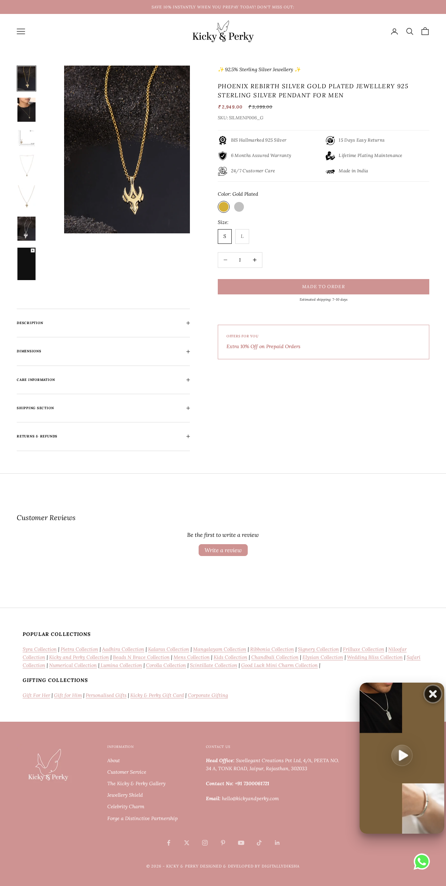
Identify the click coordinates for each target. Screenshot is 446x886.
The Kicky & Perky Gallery (136, 783)
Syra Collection (40, 649)
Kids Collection (230, 657)
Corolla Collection (166, 665)
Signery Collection (318, 649)
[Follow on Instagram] (204, 842)
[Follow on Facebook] (168, 842)
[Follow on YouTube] (241, 842)
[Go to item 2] (26, 110)
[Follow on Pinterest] (223, 842)
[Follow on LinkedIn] (277, 842)
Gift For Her (36, 695)
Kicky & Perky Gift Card (157, 695)
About (113, 760)
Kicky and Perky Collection (79, 657)
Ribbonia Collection (272, 649)
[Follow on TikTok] (259, 842)
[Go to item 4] (26, 166)
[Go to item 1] (26, 78)
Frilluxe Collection (363, 649)
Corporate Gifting (208, 695)
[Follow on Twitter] (186, 842)
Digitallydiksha (281, 866)
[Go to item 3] (26, 138)
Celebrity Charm (125, 806)
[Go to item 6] (26, 229)
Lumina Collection (120, 665)
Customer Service (126, 772)
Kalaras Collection (168, 649)
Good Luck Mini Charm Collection (279, 665)
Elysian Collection (322, 657)
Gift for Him (68, 695)
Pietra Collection (79, 649)
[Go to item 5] (26, 197)
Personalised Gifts (106, 695)
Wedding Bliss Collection (375, 657)
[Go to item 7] (26, 264)
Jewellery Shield (125, 795)
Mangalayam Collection (219, 649)
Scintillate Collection (213, 665)
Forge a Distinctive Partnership (142, 818)
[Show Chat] (423, 861)
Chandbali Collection (275, 657)
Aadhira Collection (123, 649)
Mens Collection (192, 657)
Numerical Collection (73, 665)
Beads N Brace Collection (141, 657)
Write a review (223, 550)
